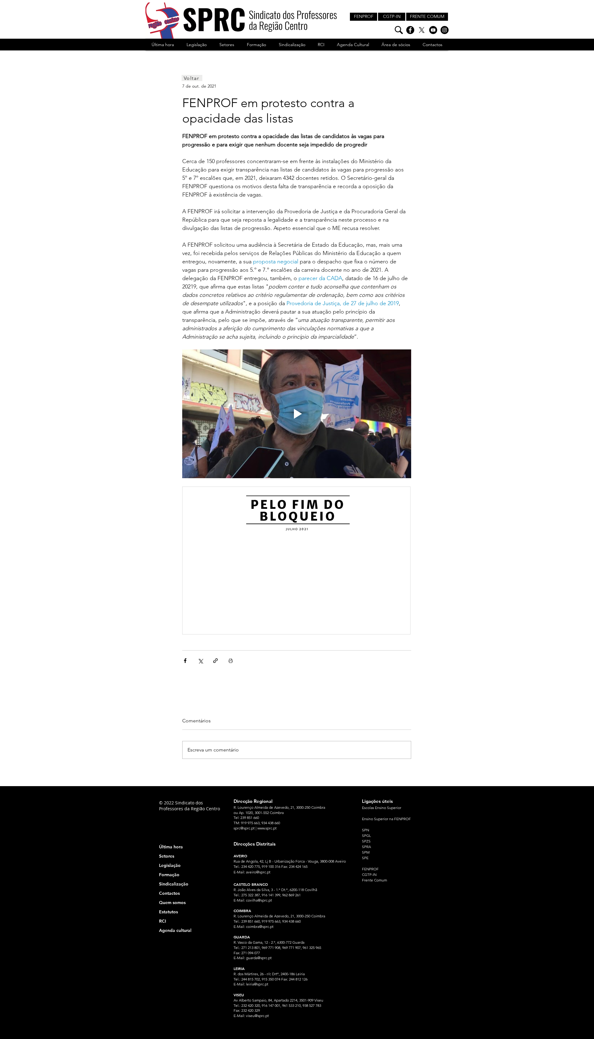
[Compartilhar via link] (215, 661)
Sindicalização (173, 884)
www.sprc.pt (267, 828)
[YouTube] (433, 30)
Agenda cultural (175, 930)
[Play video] (296, 413)
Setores (166, 856)
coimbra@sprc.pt (259, 926)
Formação (169, 874)
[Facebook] (410, 30)
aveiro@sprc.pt (258, 872)
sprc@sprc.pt (244, 828)
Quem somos (172, 902)
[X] (422, 30)
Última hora (171, 847)
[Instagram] (445, 30)
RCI (162, 921)
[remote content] (296, 561)
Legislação (170, 865)
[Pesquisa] (399, 30)
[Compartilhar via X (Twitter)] (200, 661)
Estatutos (168, 912)
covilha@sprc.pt (259, 900)
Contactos (169, 893)
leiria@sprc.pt (257, 984)
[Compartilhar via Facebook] (185, 661)
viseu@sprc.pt (257, 1015)
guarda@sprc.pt (259, 957)
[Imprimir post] (231, 661)
